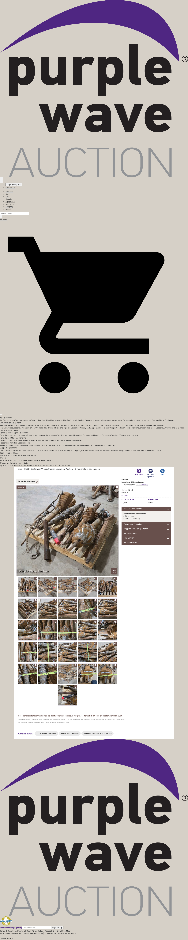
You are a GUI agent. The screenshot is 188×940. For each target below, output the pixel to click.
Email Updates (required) (11, 928)
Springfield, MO (127, 490)
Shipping (9, 206)
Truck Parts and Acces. (54, 465)
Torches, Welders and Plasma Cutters (145, 450)
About (8, 209)
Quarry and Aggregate (89, 428)
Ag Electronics (6, 420)
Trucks (67, 465)
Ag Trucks (4, 465)
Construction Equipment (10, 423)
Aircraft (3, 445)
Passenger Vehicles (75, 445)
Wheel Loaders (13, 430)
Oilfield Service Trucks (35, 465)
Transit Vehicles (108, 445)
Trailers (3, 458)
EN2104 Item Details (133, 509)
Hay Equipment (69, 420)
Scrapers (143, 428)
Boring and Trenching (92, 425)
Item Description (131, 533)
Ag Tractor (16, 420)
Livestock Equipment (103, 420)
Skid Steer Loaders (155, 428)
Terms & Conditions (8, 931)
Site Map (66, 931)
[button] (94, 408)
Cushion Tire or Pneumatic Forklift (14, 440)
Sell (7, 196)
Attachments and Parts (45, 425)
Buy (7, 194)
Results (9, 199)
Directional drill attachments (87, 469)
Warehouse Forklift (75, 440)
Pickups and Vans (91, 445)
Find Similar (129, 538)
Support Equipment (8, 448)
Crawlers (148, 425)
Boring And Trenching (70, 733)
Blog (59, 931)
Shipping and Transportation (136, 529)
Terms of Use (24, 931)
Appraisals (10, 204)
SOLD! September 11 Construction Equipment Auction (48, 469)
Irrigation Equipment (85, 420)
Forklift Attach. (35, 440)
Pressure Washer (111, 450)
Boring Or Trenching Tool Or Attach (97, 733)
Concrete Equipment (129, 425)
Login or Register (14, 185)
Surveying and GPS (171, 428)
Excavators (8, 428)
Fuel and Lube (35, 450)
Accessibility (50, 931)
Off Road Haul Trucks (44, 428)
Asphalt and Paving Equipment (22, 425)
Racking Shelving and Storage (54, 440)
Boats (54, 445)
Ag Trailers (4, 460)
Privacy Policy (37, 931)
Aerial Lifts (4, 425)
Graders (16, 428)
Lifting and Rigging (73, 450)
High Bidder (153, 499)
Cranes (141, 425)
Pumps (121, 450)
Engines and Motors (20, 450)
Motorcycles (61, 445)
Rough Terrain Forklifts (129, 428)
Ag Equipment (6, 418)
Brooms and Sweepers (111, 425)
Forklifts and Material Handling (13, 438)
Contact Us (10, 187)
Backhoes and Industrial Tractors (69, 425)
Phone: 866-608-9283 (33, 933)
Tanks (126, 450)
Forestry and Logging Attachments (42, 435)
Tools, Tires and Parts (9, 453)
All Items (3, 220)
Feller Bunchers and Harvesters (13, 435)
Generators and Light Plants (53, 450)
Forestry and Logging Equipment (14, 433)
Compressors (5, 450)
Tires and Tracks (29, 455)
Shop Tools (17, 455)
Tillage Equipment (166, 420)
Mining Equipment (27, 428)
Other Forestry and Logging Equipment (94, 435)
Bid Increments (130, 542)
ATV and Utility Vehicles (16, 445)
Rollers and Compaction (109, 428)
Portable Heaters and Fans (92, 450)
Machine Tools (6, 455)
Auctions (9, 191)
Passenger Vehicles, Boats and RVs (15, 443)
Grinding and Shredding (67, 435)
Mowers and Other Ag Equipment (126, 420)
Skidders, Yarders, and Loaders (124, 435)
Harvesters (58, 420)
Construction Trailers (18, 460)
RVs (100, 445)
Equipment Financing (133, 524)
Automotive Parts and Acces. (39, 445)
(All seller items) (142, 485)
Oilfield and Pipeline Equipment (67, 428)
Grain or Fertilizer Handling (42, 420)
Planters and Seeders (150, 420)
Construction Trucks (17, 465)
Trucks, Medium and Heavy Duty (14, 463)
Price (128, 499)
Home (19, 469)
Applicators (26, 420)
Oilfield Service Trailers (36, 460)
